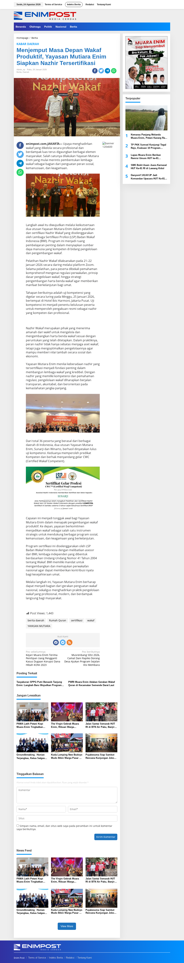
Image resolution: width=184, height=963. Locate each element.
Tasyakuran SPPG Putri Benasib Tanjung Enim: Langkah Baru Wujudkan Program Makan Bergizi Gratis (39, 684)
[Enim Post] (45, 15)
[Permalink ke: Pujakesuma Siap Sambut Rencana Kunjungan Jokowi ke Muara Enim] (101, 742)
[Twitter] (63, 642)
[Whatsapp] (113, 70)
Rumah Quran (57, 620)
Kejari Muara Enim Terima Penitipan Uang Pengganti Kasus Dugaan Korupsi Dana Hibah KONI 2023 (43, 658)
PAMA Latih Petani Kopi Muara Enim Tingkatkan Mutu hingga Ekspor (30, 725)
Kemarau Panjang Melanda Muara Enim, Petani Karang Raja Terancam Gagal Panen (149, 136)
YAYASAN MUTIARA (39, 626)
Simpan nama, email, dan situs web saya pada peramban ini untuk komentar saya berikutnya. (64, 827)
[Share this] (95, 70)
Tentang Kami (84, 957)
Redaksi (70, 957)
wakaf (90, 620)
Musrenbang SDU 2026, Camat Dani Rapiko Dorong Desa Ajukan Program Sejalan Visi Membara (82, 658)
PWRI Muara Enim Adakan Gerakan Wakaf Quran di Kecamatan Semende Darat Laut (91, 684)
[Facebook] (56, 642)
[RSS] (69, 642)
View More (67, 926)
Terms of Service (37, 957)
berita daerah (36, 620)
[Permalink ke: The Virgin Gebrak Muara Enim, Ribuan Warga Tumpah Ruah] (67, 711)
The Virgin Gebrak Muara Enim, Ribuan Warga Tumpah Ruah (65, 725)
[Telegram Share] (107, 70)
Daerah (26, 72)
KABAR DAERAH (28, 44)
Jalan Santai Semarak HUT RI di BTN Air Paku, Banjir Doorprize (100, 725)
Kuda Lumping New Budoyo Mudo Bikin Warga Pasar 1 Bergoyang (66, 756)
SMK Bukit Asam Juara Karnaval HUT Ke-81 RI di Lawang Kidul (149, 167)
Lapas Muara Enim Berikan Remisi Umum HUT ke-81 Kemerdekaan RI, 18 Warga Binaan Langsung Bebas (146, 157)
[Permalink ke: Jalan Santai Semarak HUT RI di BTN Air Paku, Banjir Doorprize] (101, 711)
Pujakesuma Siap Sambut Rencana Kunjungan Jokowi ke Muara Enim (101, 756)
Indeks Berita (56, 957)
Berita (19, 72)
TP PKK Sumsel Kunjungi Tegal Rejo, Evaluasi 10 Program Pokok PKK (148, 146)
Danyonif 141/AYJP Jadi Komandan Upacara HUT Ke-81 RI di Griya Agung (148, 177)
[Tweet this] (101, 70)
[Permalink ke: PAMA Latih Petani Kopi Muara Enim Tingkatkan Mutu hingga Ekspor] (32, 711)
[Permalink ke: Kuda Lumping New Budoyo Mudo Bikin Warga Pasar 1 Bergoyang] (67, 742)
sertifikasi (76, 620)
